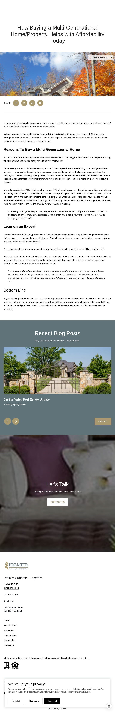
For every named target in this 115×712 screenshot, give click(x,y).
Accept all (52, 701)
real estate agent (59, 234)
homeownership (79, 175)
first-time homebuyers (33, 179)
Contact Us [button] (58, 502)
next (15, 421)
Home (6, 620)
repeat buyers (62, 193)
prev (7, 421)
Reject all (16, 701)
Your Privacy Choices (57, 709)
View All (103, 421)
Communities (10, 635)
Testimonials (10, 640)
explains (66, 204)
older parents (55, 197)
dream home (100, 200)
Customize (34, 701)
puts (51, 263)
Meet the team (10, 625)
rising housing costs (31, 123)
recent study (24, 157)
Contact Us (9, 645)
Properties (8, 630)
